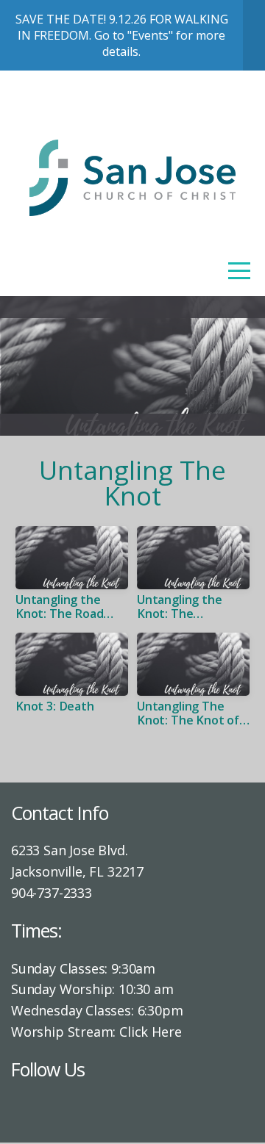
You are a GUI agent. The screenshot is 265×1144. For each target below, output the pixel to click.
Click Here (150, 1031)
